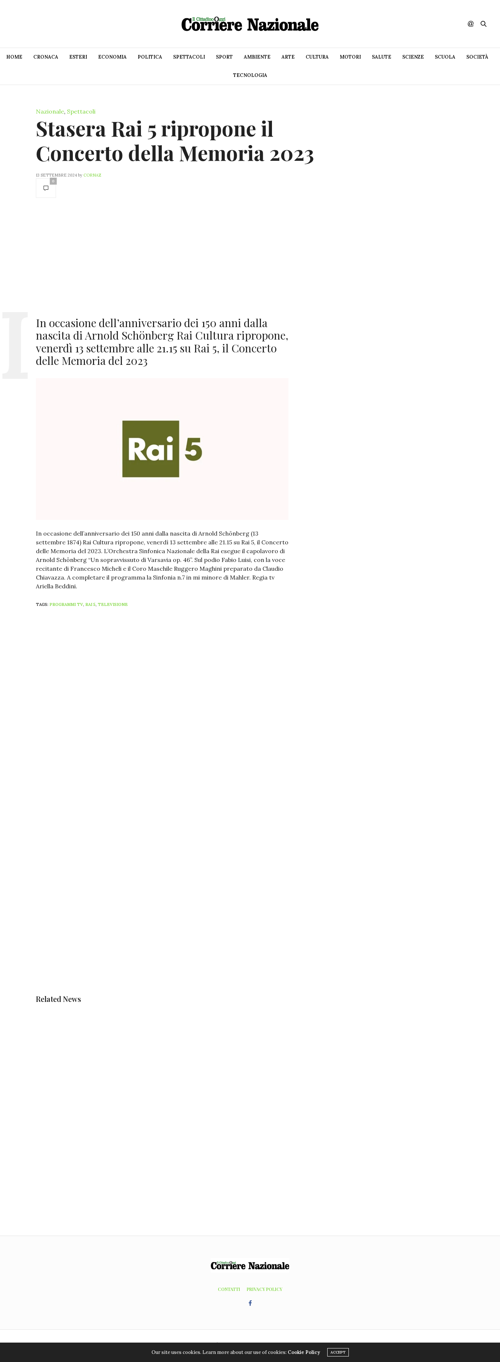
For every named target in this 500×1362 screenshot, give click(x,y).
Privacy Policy (264, 1289)
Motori (350, 57)
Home (14, 57)
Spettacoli (189, 57)
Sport (224, 57)
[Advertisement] (162, 256)
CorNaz (92, 175)
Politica (150, 57)
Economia (112, 57)
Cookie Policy (304, 1352)
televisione (113, 604)
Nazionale (50, 111)
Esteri (78, 57)
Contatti (229, 1289)
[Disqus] (177, 710)
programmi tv (66, 604)
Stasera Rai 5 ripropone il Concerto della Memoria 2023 (175, 140)
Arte (288, 57)
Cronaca (45, 57)
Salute (381, 57)
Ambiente (257, 57)
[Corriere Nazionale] (250, 24)
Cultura (317, 57)
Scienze (413, 57)
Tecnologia (250, 75)
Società (477, 57)
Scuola (445, 57)
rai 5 (90, 604)
